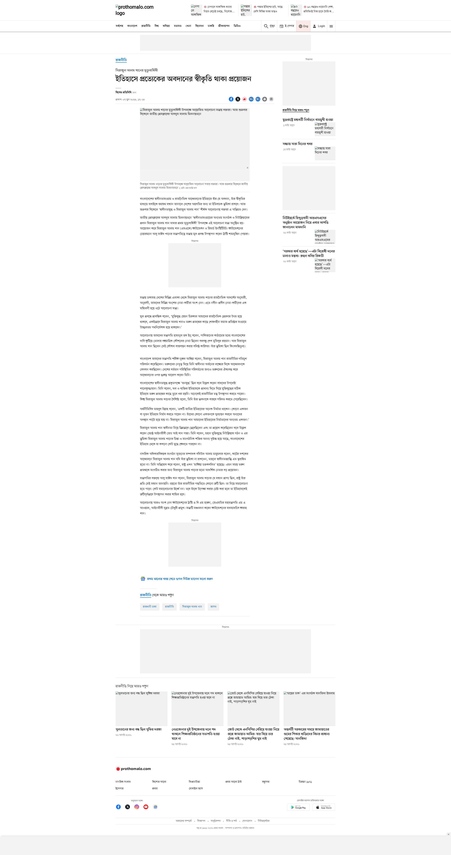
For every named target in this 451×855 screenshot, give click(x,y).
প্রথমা (155, 789)
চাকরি (211, 26)
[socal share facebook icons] (231, 101)
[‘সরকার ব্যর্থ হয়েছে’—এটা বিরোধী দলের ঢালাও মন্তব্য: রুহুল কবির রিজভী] (325, 265)
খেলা (188, 26)
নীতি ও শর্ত (231, 821)
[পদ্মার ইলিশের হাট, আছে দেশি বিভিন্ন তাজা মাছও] (246, 10)
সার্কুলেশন (216, 821)
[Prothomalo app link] (298, 807)
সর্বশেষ (119, 26)
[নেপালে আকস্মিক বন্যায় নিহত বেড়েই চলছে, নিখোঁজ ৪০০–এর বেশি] (196, 10)
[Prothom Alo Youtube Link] (147, 807)
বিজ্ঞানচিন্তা (194, 782)
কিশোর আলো (159, 782)
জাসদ (213, 607)
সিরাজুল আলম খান (192, 607)
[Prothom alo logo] (133, 770)
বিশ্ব (157, 26)
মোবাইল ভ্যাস (196, 789)
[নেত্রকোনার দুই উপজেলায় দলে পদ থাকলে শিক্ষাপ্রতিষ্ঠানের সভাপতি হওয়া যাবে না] (197, 709)
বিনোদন (199, 26)
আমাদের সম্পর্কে (184, 821)
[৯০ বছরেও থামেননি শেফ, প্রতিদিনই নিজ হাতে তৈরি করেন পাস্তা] (296, 10)
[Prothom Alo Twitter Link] (129, 807)
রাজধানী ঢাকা (150, 607)
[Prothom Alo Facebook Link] (120, 807)
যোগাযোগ (247, 821)
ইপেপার (119, 789)
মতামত (177, 26)
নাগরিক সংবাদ (123, 782)
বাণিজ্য (166, 26)
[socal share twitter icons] (238, 101)
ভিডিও (237, 26)
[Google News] (155, 807)
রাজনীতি (145, 26)
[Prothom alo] (139, 10)
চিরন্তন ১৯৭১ (305, 782)
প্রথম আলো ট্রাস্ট (234, 782)
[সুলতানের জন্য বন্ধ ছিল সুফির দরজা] (141, 709)
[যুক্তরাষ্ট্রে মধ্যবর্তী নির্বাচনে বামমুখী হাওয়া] (325, 129)
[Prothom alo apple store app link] (323, 807)
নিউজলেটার (264, 821)
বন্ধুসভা (266, 782)
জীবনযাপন (224, 26)
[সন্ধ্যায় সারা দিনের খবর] (325, 153)
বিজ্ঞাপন (201, 821)
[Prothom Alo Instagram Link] (138, 807)
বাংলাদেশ (132, 26)
